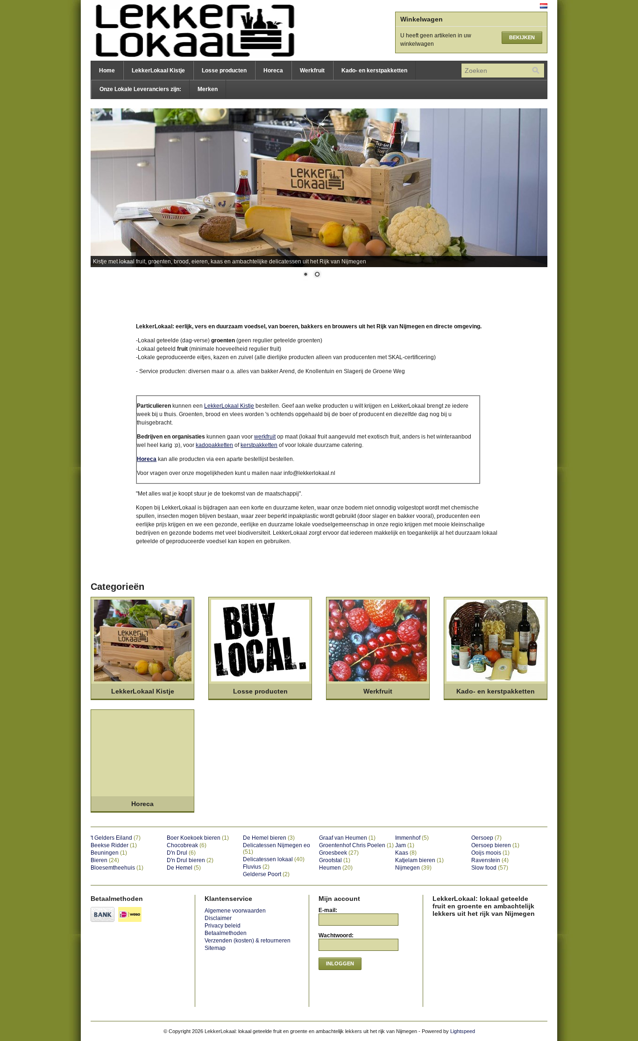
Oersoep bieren (495, 845)
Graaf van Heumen (347, 838)
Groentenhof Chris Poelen (356, 845)
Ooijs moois (490, 853)
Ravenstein (490, 860)
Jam (404, 845)
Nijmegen (413, 867)
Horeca (273, 70)
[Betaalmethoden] (104, 922)
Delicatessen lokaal (274, 859)
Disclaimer (218, 918)
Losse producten (224, 70)
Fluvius (256, 867)
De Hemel (184, 867)
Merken (208, 89)
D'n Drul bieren (190, 860)
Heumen (336, 867)
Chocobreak (186, 845)
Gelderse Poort (266, 874)
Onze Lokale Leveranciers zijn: (140, 89)
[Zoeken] (535, 70)
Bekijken (522, 37)
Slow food (489, 867)
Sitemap (215, 948)
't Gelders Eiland (116, 838)
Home (107, 70)
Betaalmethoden (226, 933)
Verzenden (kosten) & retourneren (248, 940)
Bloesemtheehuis (117, 867)
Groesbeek (339, 853)
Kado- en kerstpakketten (374, 70)
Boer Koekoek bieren (198, 838)
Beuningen (109, 853)
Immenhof (412, 838)
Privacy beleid (223, 925)
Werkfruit (312, 70)
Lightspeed (462, 1031)
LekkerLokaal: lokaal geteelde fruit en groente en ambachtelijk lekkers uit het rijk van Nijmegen (184, 30)
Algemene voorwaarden (235, 910)
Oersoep (486, 838)
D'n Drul (181, 853)
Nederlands (543, 5)
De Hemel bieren (269, 838)
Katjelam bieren (419, 860)
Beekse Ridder (114, 845)
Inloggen (340, 963)
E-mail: (328, 910)
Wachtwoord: (336, 935)
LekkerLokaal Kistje (158, 70)
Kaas (406, 853)
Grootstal (334, 860)
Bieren (105, 860)
